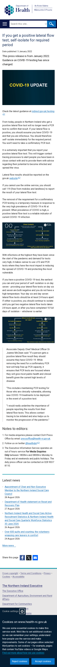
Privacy (47, 573)
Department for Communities (17, 604)
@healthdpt (32, 443)
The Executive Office (12, 591)
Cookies (6, 577)
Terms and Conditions (31, 573)
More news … (9, 545)
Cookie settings (10, 611)
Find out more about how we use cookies (23, 652)
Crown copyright (10, 573)
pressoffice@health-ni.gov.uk (35, 438)
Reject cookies (19, 661)
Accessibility (18, 577)
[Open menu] (4, 24)
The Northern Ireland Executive (22, 586)
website (14, 178)
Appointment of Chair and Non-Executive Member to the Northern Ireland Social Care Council (27, 490)
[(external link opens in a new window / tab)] (22, 557)
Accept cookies (43, 661)
